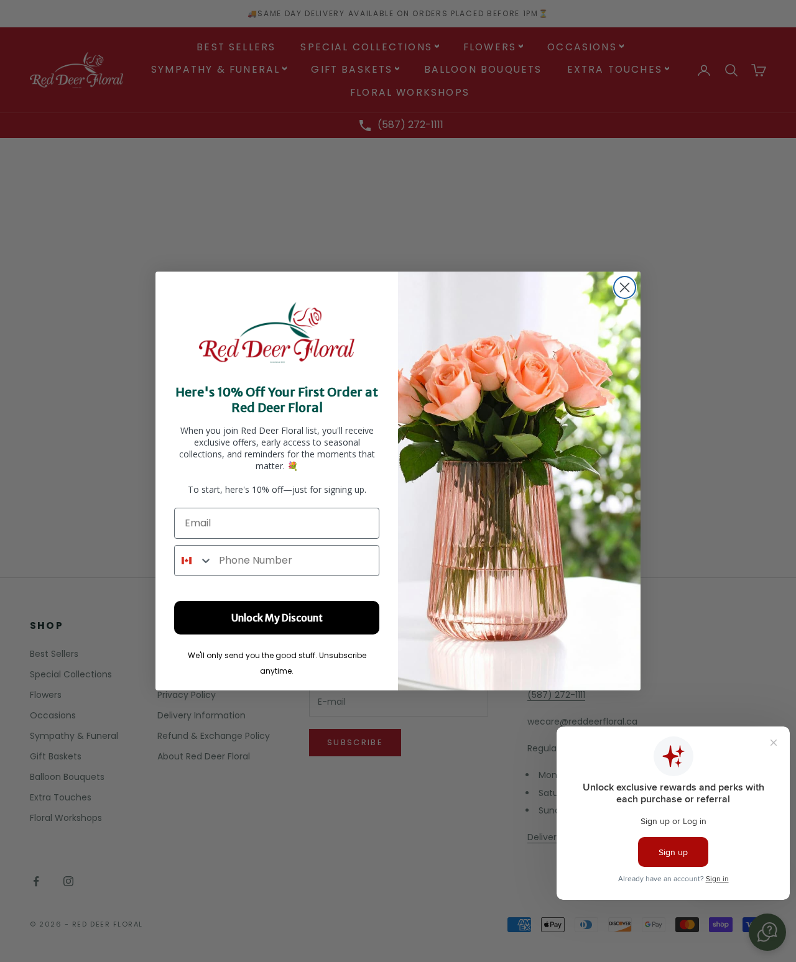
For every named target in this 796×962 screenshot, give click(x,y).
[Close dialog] (625, 287)
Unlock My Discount (277, 618)
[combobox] (194, 560)
